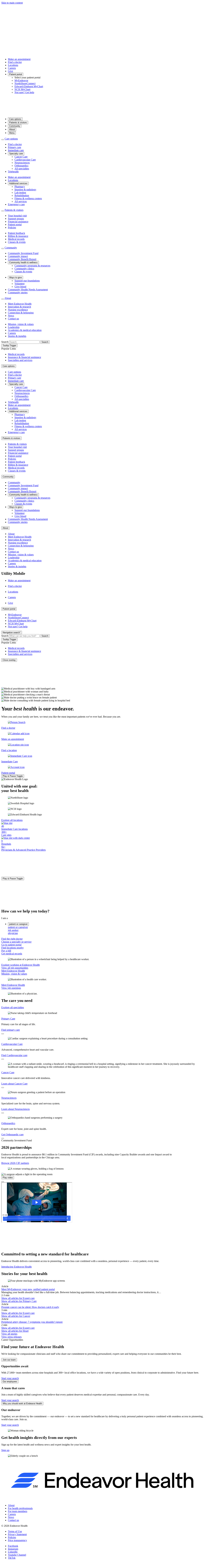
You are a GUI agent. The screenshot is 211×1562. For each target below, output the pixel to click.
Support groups (16, 218)
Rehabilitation (22, 195)
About (12, 129)
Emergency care (16, 204)
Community (14, 126)
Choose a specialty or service (16, 941)
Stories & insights (17, 336)
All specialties (22, 168)
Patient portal (15, 74)
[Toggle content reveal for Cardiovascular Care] (2, 1059)
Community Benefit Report (22, 259)
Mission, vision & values (21, 324)
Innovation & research (19, 306)
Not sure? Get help (24, 92)
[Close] (2, 1181)
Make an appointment (19, 59)
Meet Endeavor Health (19, 303)
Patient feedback (16, 233)
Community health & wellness (23, 262)
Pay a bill (6, 950)
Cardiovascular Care (25, 159)
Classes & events (17, 242)
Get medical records (11, 953)
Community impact (18, 256)
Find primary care (10, 1029)
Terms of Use (15, 1531)
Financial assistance (18, 221)
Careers (12, 68)
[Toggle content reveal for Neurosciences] (2, 1112)
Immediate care (16, 150)
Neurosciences (22, 162)
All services (21, 201)
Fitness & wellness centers (28, 198)
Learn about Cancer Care (14, 1083)
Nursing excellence (18, 309)
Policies (12, 227)
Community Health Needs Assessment (28, 289)
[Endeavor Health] (105, 113)
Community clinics (24, 268)
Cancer (15, 1316)
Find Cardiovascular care (14, 1055)
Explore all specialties (12, 1007)
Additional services (18, 183)
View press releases (11, 1336)
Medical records (16, 239)
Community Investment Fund (23, 253)
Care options (15, 119)
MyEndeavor (21, 80)
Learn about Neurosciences (15, 1109)
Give (10, 71)
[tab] (109, 927)
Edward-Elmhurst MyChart (29, 86)
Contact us (13, 318)
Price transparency (17, 1540)
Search (4, 341)
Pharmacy (20, 186)
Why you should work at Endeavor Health (22, 1403)
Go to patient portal (11, 944)
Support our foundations (27, 280)
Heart (15, 1330)
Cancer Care (21, 156)
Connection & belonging (21, 312)
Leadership (13, 327)
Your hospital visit (17, 215)
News (11, 315)
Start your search (10, 1378)
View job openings (11, 988)
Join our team (9, 1360)
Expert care (18, 1298)
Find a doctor (15, 62)
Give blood (20, 286)
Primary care (14, 147)
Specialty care (16, 153)
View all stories (9, 1333)
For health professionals (20, 1508)
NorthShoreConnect (25, 83)
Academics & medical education (25, 330)
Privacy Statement (17, 1534)
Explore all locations (12, 820)
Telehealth (13, 171)
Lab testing (20, 192)
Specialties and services (20, 360)
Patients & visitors (18, 122)
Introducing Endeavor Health (16, 1266)
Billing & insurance (18, 236)
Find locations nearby (12, 947)
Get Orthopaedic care (12, 1134)
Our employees (10, 1381)
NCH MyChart (22, 89)
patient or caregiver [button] (18, 924)
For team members (17, 1511)
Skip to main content (12, 2)
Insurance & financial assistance (24, 357)
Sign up (5, 1450)
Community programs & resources (32, 265)
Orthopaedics (21, 165)
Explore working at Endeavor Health (20, 964)
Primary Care (8, 1018)
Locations (13, 65)
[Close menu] (2, 139)
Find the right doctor (12, 938)
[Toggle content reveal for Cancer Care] (2, 1087)
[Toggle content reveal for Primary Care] (2, 1033)
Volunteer (20, 283)
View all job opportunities (14, 967)
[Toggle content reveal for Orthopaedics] (2, 1138)
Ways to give (15, 277)
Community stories (18, 292)
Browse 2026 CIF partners (15, 1163)
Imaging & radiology (25, 189)
